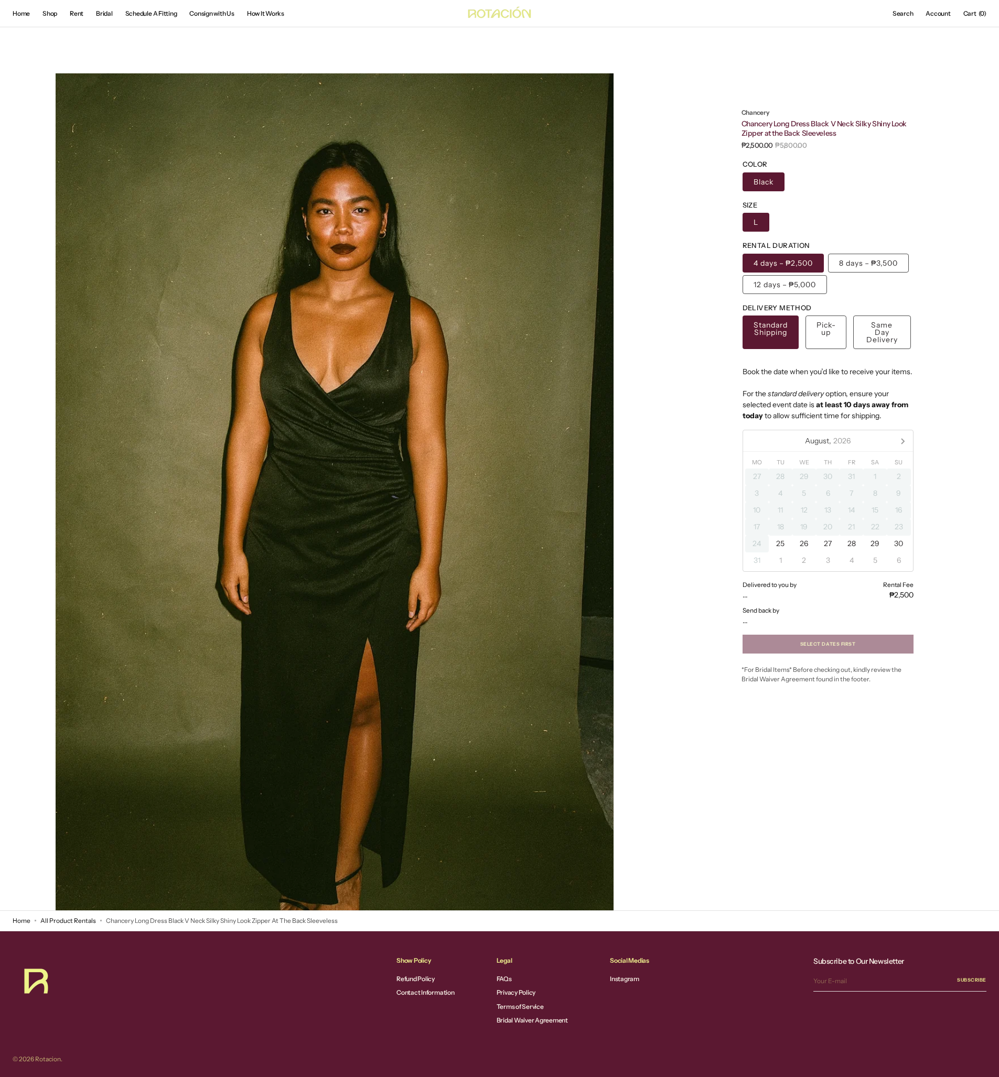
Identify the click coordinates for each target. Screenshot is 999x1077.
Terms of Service (520, 1006)
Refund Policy (415, 979)
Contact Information (425, 992)
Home (21, 920)
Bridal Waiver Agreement (532, 1020)
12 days (785, 284)
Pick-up (826, 328)
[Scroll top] (983, 1061)
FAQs (504, 979)
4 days (783, 263)
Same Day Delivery (882, 332)
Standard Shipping (771, 328)
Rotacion (48, 1059)
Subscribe (971, 980)
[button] (903, 14)
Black (764, 182)
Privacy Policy (516, 992)
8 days (868, 263)
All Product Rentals (68, 920)
